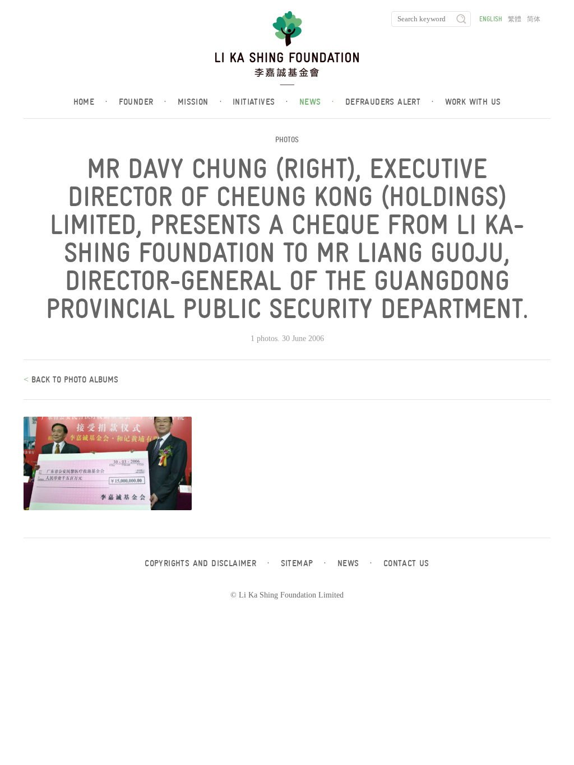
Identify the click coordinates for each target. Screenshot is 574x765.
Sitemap (303, 563)
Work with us (473, 102)
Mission (199, 102)
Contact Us (406, 563)
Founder (142, 102)
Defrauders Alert (389, 102)
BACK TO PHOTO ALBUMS (73, 380)
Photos (287, 139)
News (316, 102)
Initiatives (260, 102)
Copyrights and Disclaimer (207, 563)
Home (90, 102)
